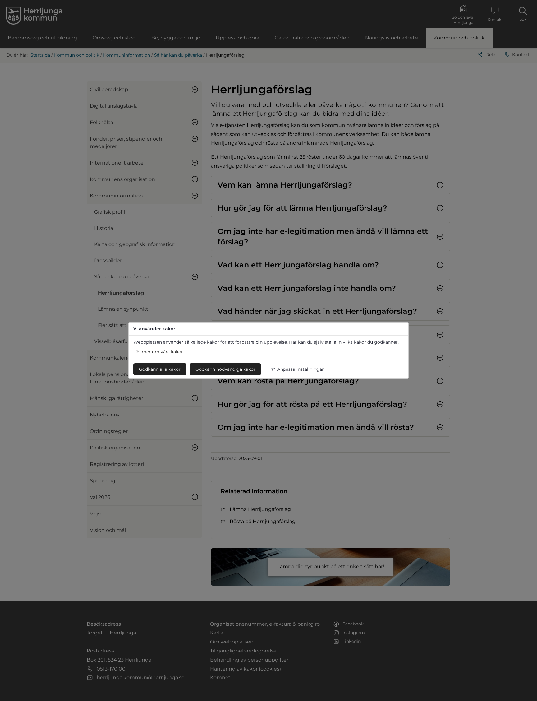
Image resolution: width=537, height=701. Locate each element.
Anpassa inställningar (300, 369)
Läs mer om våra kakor (158, 352)
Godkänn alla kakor (160, 369)
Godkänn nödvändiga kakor (225, 369)
